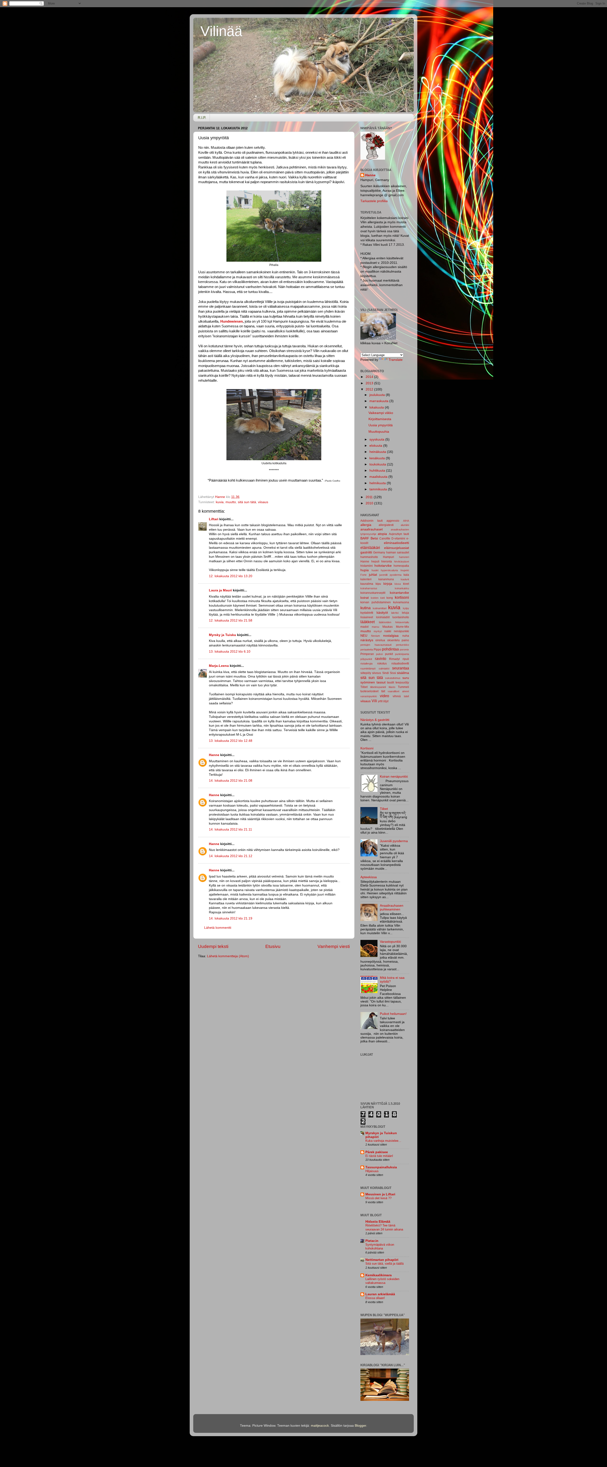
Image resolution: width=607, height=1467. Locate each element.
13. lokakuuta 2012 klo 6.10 (229, 651)
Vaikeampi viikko (380, 413)
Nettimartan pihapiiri (381, 1260)
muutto (230, 502)
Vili (374, 701)
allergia (365, 525)
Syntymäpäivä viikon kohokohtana (379, 1246)
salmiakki (384, 668)
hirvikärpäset (401, 561)
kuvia (220, 502)
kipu (378, 583)
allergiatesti (386, 525)
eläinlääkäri (370, 547)
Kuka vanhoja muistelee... (383, 1140)
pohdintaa (390, 649)
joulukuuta (377, 395)
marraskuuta (379, 401)
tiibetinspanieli (378, 687)
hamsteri (404, 557)
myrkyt (378, 631)
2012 (370, 389)
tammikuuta (378, 489)
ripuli (406, 659)
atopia (382, 534)
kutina (365, 608)
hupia (364, 570)
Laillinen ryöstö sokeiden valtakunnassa (382, 1281)
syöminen (367, 682)
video (384, 696)
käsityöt (382, 612)
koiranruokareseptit (372, 592)
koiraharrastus (368, 588)
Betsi (374, 538)
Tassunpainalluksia (381, 1167)
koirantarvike (399, 592)
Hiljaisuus (372, 1171)
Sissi (393, 673)
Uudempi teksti (213, 946)
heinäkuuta (378, 452)
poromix (404, 649)
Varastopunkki (390, 941)
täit (383, 691)
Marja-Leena (219, 666)
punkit (389, 654)
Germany (379, 552)
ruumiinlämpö (368, 668)
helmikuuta (378, 483)
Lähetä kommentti (217, 927)
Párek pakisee (376, 1152)
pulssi (379, 654)
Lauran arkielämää (380, 1294)
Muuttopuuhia (378, 431)
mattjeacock (320, 1425)
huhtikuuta (377, 470)
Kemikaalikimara (378, 1275)
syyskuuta (377, 439)
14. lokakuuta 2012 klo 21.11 (230, 829)
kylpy (406, 608)
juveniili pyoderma (390, 574)
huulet (375, 570)
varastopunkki (368, 696)
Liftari (213, 519)
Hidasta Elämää (377, 1221)
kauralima (366, 583)
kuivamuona (401, 602)
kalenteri (366, 579)
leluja (405, 612)
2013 (370, 383)
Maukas (387, 626)
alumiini (405, 525)
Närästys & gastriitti (374, 720)
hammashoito (369, 557)
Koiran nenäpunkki (394, 776)
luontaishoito (400, 617)
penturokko (402, 644)
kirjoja (387, 583)
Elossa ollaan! (375, 1298)
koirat (364, 597)
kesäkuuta (377, 458)
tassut (381, 682)
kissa (398, 583)
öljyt (385, 701)
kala (406, 574)
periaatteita (366, 649)
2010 (370, 503)
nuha (405, 635)
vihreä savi (401, 696)
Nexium (375, 635)
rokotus (382, 663)
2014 (370, 377)
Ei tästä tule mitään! (379, 1156)
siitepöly (365, 673)
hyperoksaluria (389, 570)
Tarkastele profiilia (374, 201)
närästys (366, 640)
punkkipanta (402, 654)
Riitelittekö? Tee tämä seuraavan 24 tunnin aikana (384, 1227)
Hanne (214, 755)
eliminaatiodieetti (396, 543)
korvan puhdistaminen (375, 602)
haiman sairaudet (397, 552)
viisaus (263, 502)
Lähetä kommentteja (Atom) (228, 956)
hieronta (386, 561)
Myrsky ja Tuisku (222, 635)
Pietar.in (371, 1241)
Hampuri (388, 557)
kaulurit (405, 579)
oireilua (380, 640)
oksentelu (393, 640)
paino (405, 640)
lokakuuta (377, 407)
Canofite (384, 538)
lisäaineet (366, 617)
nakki (387, 631)
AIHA (406, 520)
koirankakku (402, 588)
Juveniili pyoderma (394, 841)
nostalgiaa (391, 635)
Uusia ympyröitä (380, 425)
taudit (390, 682)
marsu (375, 626)
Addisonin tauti (371, 520)
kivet (406, 583)
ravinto (380, 658)
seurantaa (400, 668)
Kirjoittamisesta (379, 419)
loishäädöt (383, 617)
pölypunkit (366, 659)
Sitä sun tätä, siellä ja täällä (384, 1263)
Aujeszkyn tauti (399, 534)
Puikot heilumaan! (393, 1014)
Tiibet (364, 687)
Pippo (377, 649)
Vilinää (221, 31)
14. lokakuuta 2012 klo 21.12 (230, 856)
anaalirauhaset (371, 529)
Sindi (385, 673)
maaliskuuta (378, 476)
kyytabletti (366, 612)
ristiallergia (366, 663)
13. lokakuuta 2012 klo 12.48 (230, 741)
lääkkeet (367, 622)
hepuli (375, 561)
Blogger (360, 1425)
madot (364, 626)
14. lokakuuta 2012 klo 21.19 (230, 918)
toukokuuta (378, 464)
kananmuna (386, 579)
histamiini (366, 565)
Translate (396, 360)
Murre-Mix (402, 626)
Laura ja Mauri (220, 590)
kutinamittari (379, 608)
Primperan (367, 654)
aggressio (392, 520)
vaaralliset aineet (398, 691)
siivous (376, 673)
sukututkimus (392, 678)
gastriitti (366, 552)
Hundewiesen (231, 321)
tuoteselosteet (369, 691)
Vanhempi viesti (333, 946)
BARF (364, 538)
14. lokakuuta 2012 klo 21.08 (230, 780)
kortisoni (402, 597)
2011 (370, 497)
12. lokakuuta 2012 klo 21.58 (230, 620)
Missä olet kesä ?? (378, 1198)
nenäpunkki (401, 631)
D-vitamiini (398, 538)
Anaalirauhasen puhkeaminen (391, 907)
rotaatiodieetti (400, 663)
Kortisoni (366, 748)
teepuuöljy (402, 682)
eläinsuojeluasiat (396, 548)
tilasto (392, 687)
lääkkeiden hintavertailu (394, 622)
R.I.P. (202, 118)
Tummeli (403, 687)
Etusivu (273, 946)
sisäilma (403, 673)
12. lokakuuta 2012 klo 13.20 (230, 576)
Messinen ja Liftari (380, 1194)
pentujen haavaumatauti (375, 644)
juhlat (373, 574)
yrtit (380, 701)
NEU (363, 635)
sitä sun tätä (247, 502)
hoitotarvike (383, 565)
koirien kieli (378, 597)
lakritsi (395, 612)
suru (405, 678)
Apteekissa (368, 877)
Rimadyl (394, 659)
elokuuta (376, 445)
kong (389, 597)
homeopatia (401, 565)
